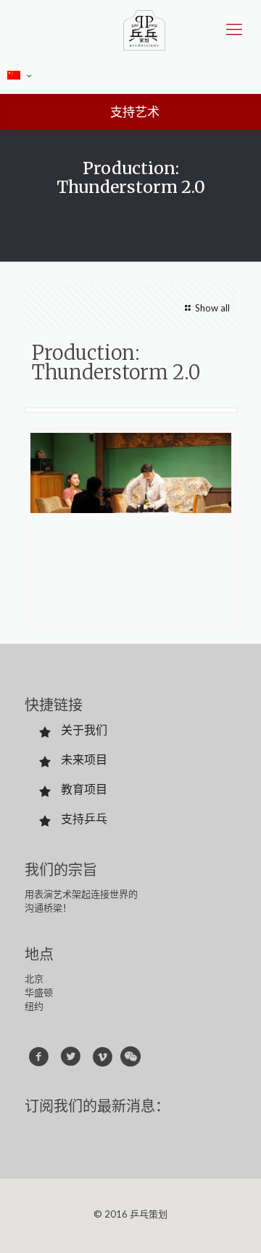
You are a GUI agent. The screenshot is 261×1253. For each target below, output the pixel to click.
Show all (212, 308)
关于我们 (84, 729)
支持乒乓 (84, 818)
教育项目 (84, 789)
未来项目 (84, 759)
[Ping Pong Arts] (144, 29)
